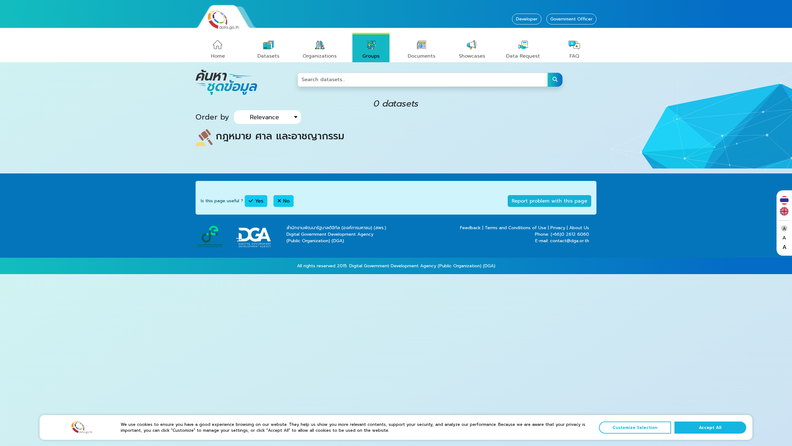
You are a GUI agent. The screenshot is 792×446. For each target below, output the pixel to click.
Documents (421, 56)
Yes (258, 201)
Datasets (268, 56)
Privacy (557, 228)
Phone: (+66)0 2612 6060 (562, 234)
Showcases (472, 56)
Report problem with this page (549, 201)
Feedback (470, 228)
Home (218, 56)
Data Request (523, 56)
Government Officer (571, 19)
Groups (371, 56)
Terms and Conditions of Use (515, 228)
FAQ (574, 56)
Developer (526, 19)
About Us (579, 228)
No (285, 201)
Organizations (320, 56)
